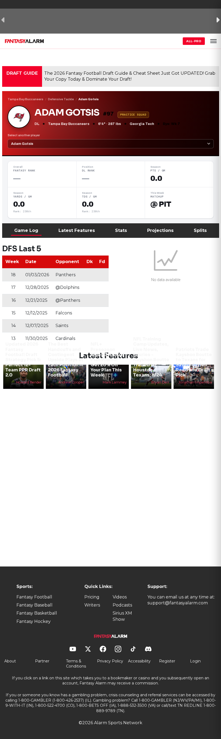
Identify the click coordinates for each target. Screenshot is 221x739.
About (10, 661)
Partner (42, 661)
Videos (120, 597)
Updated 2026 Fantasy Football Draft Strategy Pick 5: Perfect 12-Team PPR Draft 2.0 (23, 359)
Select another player (24, 135)
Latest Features (76, 230)
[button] (213, 41)
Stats (121, 230)
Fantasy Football (34, 597)
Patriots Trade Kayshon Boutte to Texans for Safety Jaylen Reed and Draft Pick (194, 362)
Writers (92, 605)
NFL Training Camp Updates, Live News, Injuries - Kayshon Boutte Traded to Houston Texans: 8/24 (151, 357)
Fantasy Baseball (34, 605)
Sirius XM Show (122, 616)
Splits (200, 230)
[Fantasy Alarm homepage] (24, 41)
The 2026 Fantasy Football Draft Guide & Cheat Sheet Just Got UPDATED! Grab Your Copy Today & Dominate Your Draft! (129, 76)
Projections (160, 230)
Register (167, 661)
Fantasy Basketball (36, 613)
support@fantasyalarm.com (177, 602)
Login (195, 661)
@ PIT (160, 204)
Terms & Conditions (76, 664)
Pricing (91, 597)
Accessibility (139, 661)
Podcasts (122, 605)
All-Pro (193, 41)
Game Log (26, 230)
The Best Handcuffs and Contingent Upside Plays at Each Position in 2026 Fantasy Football (65, 359)
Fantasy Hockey (33, 621)
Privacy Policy (110, 661)
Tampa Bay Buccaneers (25, 99)
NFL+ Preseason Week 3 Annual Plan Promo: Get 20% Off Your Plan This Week (107, 359)
